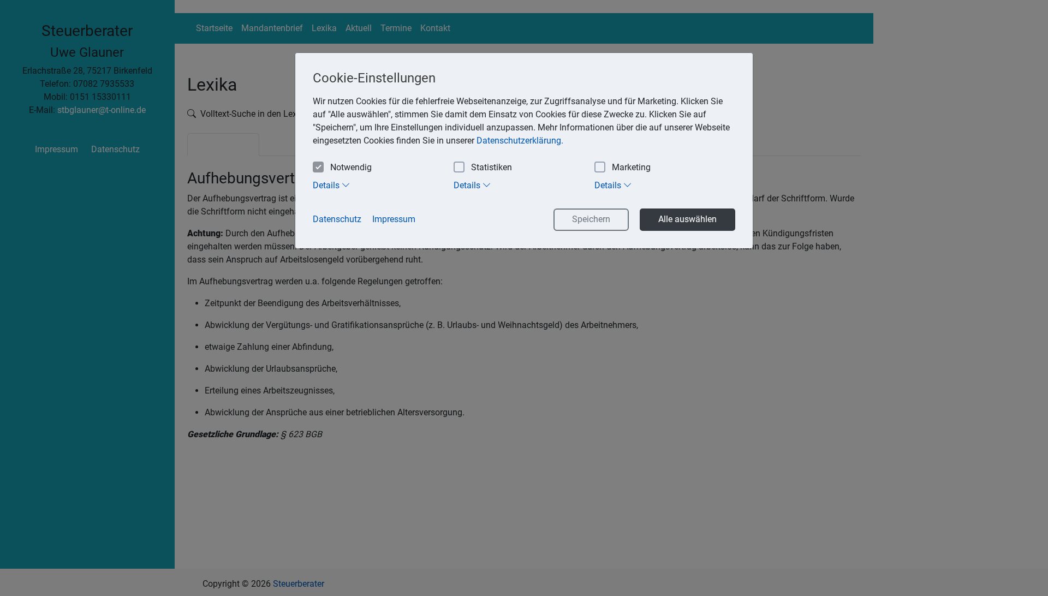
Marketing (631, 167)
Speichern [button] (591, 219)
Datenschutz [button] (337, 219)
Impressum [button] (393, 219)
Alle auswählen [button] (687, 219)
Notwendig (351, 167)
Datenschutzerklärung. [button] (520, 140)
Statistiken (491, 167)
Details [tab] (327, 185)
